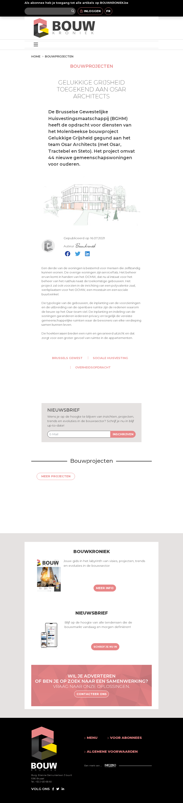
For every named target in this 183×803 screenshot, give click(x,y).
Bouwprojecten (59, 56)
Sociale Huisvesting (110, 358)
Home (35, 56)
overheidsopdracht (93, 367)
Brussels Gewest (67, 358)
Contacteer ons (92, 694)
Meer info (105, 588)
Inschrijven (123, 434)
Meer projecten (56, 476)
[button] (91, 737)
